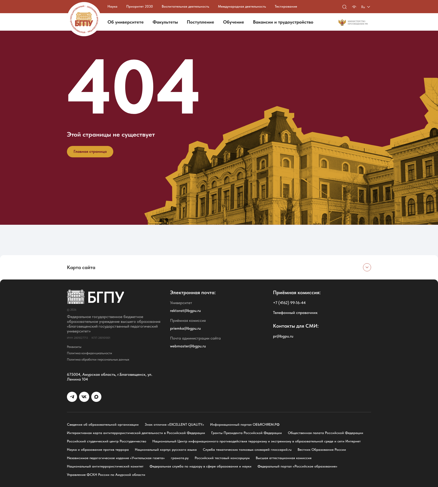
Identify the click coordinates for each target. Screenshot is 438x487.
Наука (112, 6)
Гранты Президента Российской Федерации (246, 433)
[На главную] (84, 19)
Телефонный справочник (295, 312)
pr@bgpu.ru (283, 336)
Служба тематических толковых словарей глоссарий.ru (247, 449)
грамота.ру (180, 458)
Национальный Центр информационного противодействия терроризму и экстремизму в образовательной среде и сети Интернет (256, 441)
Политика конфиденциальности (89, 353)
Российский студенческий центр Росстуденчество (106, 441)
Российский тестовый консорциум (222, 458)
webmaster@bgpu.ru (188, 346)
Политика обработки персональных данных (98, 359)
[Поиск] (344, 6)
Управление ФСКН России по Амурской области (106, 475)
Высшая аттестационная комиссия (284, 458)
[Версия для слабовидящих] (354, 6)
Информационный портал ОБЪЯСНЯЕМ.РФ (245, 424)
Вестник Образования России (322, 449)
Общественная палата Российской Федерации (325, 433)
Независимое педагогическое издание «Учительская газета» (116, 458)
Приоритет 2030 (139, 6)
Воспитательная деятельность (185, 6)
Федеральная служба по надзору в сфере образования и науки (200, 466)
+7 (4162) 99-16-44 (289, 302)
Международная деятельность (242, 6)
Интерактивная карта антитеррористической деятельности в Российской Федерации (136, 433)
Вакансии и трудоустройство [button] (283, 22)
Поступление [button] (200, 22)
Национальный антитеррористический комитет (105, 466)
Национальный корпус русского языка (166, 449)
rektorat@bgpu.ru (185, 310)
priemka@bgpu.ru (185, 328)
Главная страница (90, 151)
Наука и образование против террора (98, 449)
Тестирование (286, 6)
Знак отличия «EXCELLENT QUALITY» (174, 424)
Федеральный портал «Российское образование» (297, 466)
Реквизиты (74, 347)
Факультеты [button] (165, 22)
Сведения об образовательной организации (103, 424)
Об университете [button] (125, 22)
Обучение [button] (233, 22)
